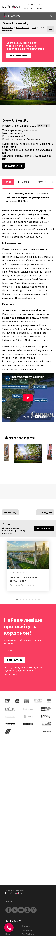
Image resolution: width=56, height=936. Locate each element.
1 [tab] (17, 599)
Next (52, 90)
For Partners (28, 934)
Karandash (7, 27)
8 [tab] (38, 599)
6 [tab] (32, 599)
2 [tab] (20, 599)
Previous (4, 90)
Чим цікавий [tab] (23, 182)
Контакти (27, 930)
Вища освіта (22, 27)
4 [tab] (26, 599)
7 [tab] (35, 599)
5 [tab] (29, 599)
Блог (7, 934)
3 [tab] (23, 599)
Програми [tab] (41, 182)
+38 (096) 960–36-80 (34, 8)
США (34, 27)
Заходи (26, 925)
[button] (28, 16)
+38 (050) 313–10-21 (33, 4)
